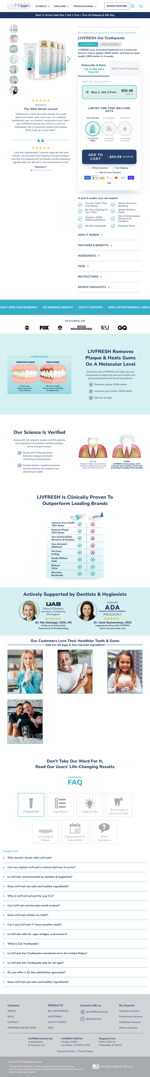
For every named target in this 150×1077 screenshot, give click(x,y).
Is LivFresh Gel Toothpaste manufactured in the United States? (47, 953)
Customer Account (129, 1011)
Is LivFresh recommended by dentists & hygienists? (39, 877)
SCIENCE (41, 6)
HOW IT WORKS (88, 235)
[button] (69, 59)
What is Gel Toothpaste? (23, 943)
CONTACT (13, 1022)
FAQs (81, 266)
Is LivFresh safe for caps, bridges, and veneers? (37, 934)
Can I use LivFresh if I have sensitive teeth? (34, 924)
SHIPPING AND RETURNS (21, 1027)
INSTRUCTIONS (88, 276)
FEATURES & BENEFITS (93, 245)
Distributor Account (129, 1022)
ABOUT (11, 1011)
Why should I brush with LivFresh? (29, 857)
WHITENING (55, 1016)
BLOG (10, 1016)
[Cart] (141, 6)
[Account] (132, 6)
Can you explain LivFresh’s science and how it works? (41, 867)
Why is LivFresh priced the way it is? (30, 896)
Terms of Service (66, 1051)
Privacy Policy (85, 1051)
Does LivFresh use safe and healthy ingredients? (38, 886)
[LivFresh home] (18, 6)
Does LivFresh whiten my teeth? (27, 915)
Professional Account (131, 1016)
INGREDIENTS (87, 255)
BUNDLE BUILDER (117, 6)
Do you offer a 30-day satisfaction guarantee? (36, 972)
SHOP (24, 6)
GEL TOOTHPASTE (58, 1011)
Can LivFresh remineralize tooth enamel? (33, 905)
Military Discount (128, 1027)
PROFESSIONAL (84, 6)
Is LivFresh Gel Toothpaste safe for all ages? (35, 963)
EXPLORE (60, 6)
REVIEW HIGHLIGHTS (92, 287)
